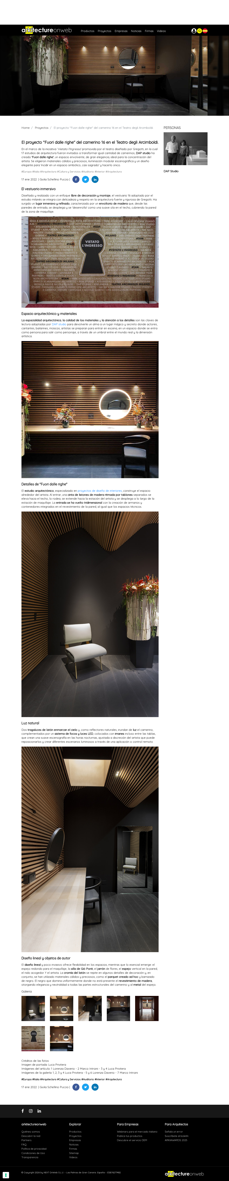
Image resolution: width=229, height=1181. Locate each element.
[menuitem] (89, 30)
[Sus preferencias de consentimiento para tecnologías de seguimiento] (6, 1175)
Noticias (74, 1144)
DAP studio (59, 324)
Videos (73, 1157)
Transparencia (29, 1157)
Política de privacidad (33, 1148)
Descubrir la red (30, 1136)
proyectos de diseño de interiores (100, 490)
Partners (26, 1140)
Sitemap (74, 1153)
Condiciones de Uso (33, 1153)
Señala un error (174, 1131)
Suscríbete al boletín (176, 1136)
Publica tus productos (129, 1136)
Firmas (73, 1148)
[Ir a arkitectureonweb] (51, 30)
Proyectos (41, 127)
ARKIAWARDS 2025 (176, 1140)
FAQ (23, 1144)
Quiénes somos (30, 1131)
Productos (75, 1131)
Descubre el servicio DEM (132, 1140)
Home (25, 127)
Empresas (75, 1140)
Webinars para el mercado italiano (137, 1131)
